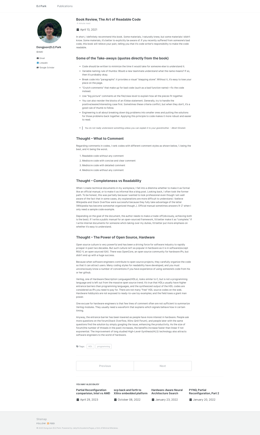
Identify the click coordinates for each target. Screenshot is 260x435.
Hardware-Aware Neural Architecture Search (167, 391)
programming (103, 346)
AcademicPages (87, 428)
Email (42, 58)
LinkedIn (43, 63)
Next (163, 365)
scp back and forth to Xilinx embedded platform (130, 391)
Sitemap (41, 419)
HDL (90, 346)
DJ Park (41, 6)
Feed (52, 423)
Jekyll (75, 428)
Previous (105, 365)
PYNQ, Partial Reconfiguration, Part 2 (204, 391)
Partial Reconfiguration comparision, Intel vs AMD (93, 391)
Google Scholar (46, 67)
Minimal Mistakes (110, 428)
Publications (65, 6)
